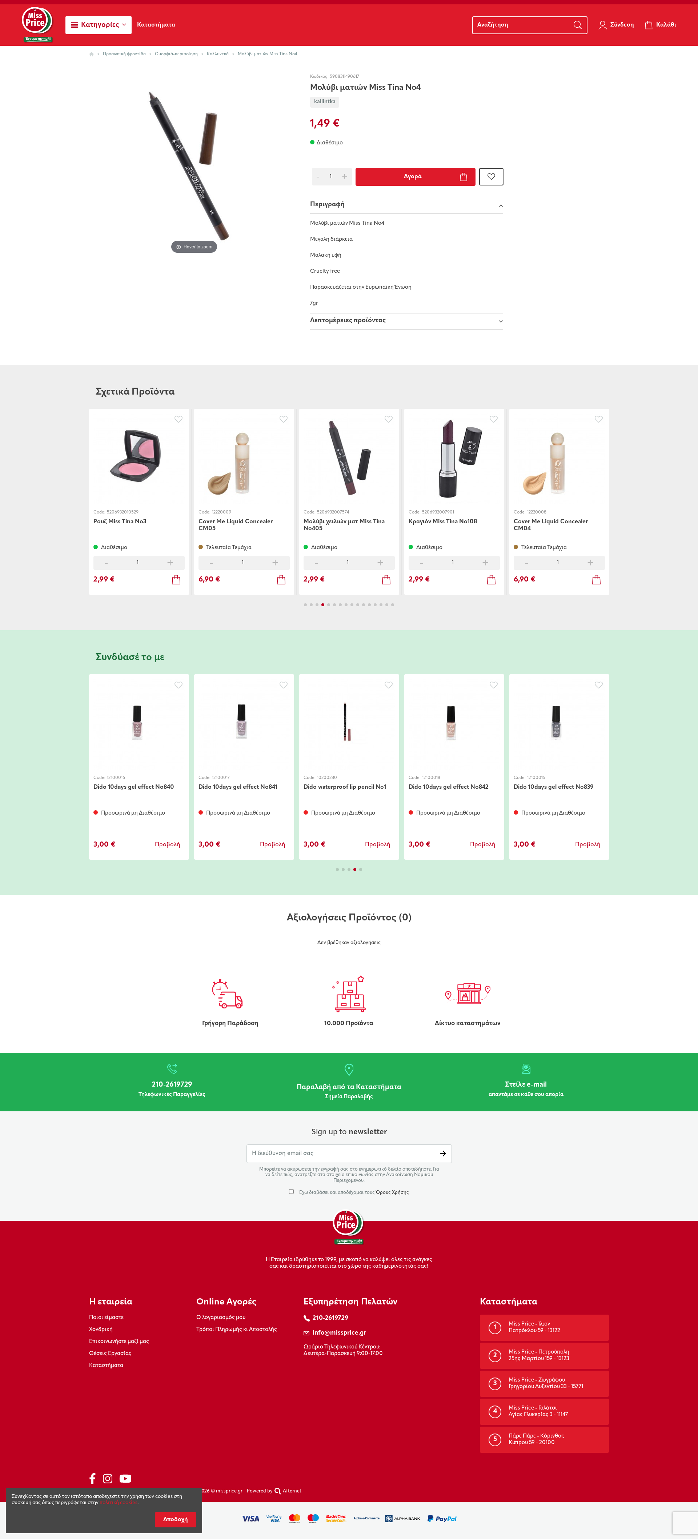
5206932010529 (123, 512)
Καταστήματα (106, 1365)
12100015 (536, 778)
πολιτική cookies (118, 1503)
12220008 (536, 512)
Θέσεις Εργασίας (110, 1353)
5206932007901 (438, 512)
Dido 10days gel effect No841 (237, 787)
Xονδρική (101, 1329)
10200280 (327, 778)
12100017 (221, 778)
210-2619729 (330, 1318)
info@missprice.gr (339, 1333)
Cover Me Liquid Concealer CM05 (235, 525)
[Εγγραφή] (443, 1153)
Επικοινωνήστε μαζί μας (119, 1341)
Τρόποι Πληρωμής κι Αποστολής (236, 1329)
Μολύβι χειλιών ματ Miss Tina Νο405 (344, 525)
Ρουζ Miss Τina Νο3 (119, 522)
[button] (98, 25)
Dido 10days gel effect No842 (448, 787)
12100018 (431, 778)
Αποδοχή (175, 1520)
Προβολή (167, 845)
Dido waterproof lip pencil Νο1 (345, 787)
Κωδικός (318, 77)
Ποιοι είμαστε (106, 1317)
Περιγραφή (327, 204)
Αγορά (413, 177)
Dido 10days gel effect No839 (554, 787)
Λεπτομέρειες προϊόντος (348, 320)
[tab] (406, 205)
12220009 (221, 512)
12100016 (116, 778)
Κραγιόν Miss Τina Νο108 (443, 522)
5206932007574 (333, 512)
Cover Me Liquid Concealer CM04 (551, 525)
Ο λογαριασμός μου (220, 1317)
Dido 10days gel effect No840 (133, 787)
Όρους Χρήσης (392, 1192)
